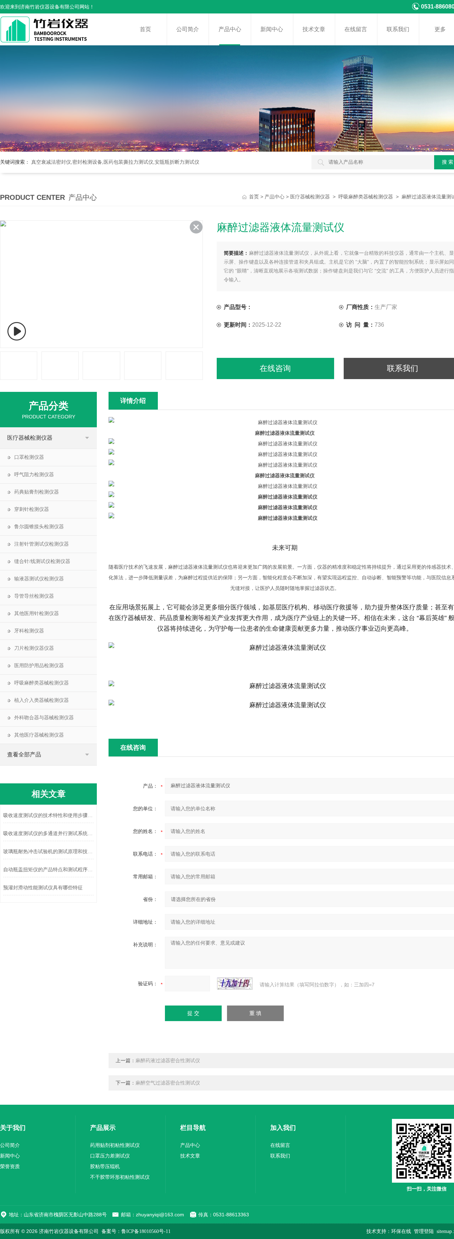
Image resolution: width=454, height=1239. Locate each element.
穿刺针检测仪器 (31, 509)
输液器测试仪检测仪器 (39, 578)
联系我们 (398, 29)
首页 (145, 29)
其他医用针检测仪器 (36, 613)
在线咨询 (275, 368)
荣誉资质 (10, 1166)
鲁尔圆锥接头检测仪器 (39, 526)
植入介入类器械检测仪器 (41, 700)
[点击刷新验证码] (235, 984)
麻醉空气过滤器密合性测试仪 (167, 1083)
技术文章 (314, 29)
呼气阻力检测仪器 (34, 474)
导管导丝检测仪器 (34, 596)
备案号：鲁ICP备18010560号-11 (136, 1231)
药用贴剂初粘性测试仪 (115, 1145)
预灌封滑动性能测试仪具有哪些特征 (43, 887)
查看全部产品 (24, 754)
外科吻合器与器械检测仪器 (44, 717)
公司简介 (187, 29)
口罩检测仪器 (29, 457)
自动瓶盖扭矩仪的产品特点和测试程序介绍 (48, 869)
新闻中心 (271, 29)
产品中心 (229, 29)
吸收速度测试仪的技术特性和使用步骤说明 (48, 815)
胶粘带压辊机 (105, 1166)
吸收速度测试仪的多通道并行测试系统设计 (48, 833)
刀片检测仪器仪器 (34, 648)
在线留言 (355, 29)
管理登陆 (424, 1231)
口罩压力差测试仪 (110, 1156)
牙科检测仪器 (29, 630)
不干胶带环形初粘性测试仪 (120, 1177)
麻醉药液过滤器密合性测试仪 (167, 1060)
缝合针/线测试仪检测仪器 (42, 561)
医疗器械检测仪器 (310, 196)
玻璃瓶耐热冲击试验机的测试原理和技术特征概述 (48, 851)
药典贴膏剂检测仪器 (36, 492)
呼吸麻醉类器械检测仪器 (365, 196)
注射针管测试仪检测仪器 (41, 544)
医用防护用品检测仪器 (39, 665)
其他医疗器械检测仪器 (39, 735)
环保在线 (401, 1231)
